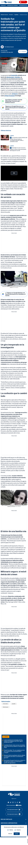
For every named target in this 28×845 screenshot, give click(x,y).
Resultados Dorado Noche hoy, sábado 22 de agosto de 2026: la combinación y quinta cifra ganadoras (14, 761)
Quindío (13, 703)
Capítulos (16, 14)
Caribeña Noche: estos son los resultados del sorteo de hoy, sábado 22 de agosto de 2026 (14, 746)
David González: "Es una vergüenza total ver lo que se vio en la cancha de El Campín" (14, 751)
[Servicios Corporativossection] (26, 823)
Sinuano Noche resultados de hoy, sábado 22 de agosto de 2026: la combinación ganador (14, 756)
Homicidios (5, 703)
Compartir (22, 51)
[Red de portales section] (26, 819)
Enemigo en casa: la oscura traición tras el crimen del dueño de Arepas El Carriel (18, 149)
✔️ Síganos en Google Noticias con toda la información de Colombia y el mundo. (15, 294)
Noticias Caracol (4, 14)
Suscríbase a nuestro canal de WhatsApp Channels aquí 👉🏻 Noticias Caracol (13, 101)
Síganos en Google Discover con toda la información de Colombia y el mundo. (15, 108)
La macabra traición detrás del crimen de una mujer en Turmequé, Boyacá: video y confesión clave (18, 139)
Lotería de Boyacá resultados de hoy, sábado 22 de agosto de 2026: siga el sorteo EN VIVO (13, 741)
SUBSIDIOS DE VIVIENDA (12, 5)
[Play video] (14, 65)
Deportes (19, 829)
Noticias (11, 829)
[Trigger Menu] (2, 2)
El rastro (11, 14)
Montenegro (5, 707)
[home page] (14, 794)
